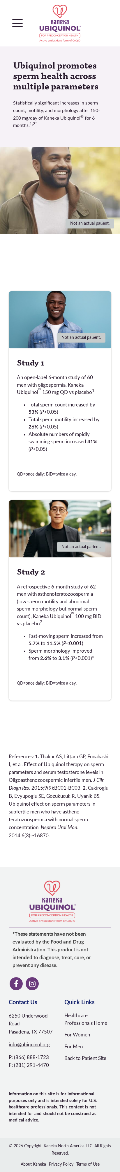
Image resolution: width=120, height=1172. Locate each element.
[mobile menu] (17, 23)
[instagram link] (32, 983)
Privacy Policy (61, 1164)
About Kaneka (33, 1164)
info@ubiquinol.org (29, 1044)
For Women (77, 1034)
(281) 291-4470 (31, 1065)
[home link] (52, 901)
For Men (73, 1046)
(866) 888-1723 (31, 1057)
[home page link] (60, 23)
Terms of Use (88, 1164)
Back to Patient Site (85, 1058)
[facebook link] (16, 983)
